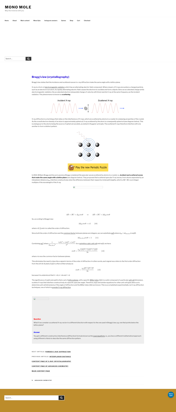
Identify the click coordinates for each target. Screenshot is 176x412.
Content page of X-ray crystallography (51, 361)
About (15, 20)
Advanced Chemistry (43, 380)
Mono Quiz (37, 20)
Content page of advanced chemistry (50, 366)
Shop (71, 20)
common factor (69, 233)
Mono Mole (18, 7)
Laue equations (99, 336)
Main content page (41, 371)
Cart (78, 20)
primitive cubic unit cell (88, 244)
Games (63, 20)
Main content (25, 20)
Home (7, 20)
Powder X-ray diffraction (58, 351)
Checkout (87, 20)
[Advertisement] (88, 39)
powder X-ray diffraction (61, 287)
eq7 (41, 244)
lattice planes (73, 280)
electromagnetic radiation (55, 87)
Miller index (94, 280)
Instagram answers (50, 20)
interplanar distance (60, 356)
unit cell (132, 280)
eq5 (112, 233)
